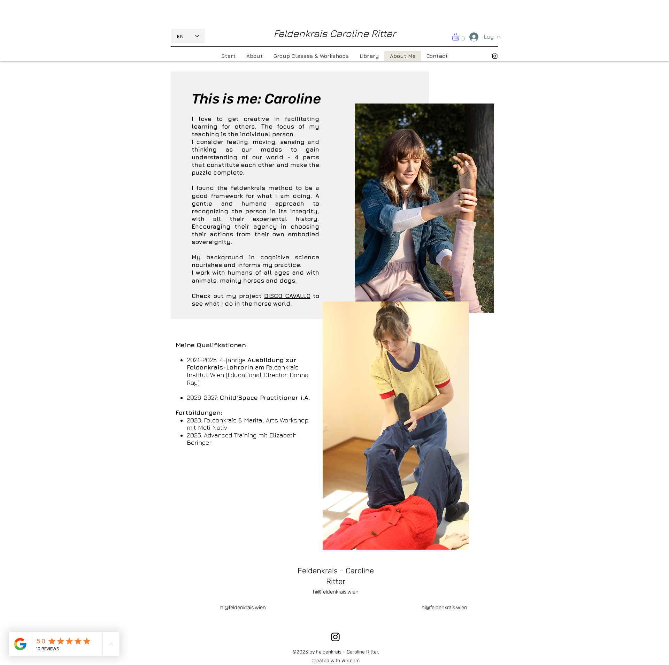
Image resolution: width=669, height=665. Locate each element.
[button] (460, 37)
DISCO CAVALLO (287, 295)
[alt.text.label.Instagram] (494, 56)
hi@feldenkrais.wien (336, 592)
